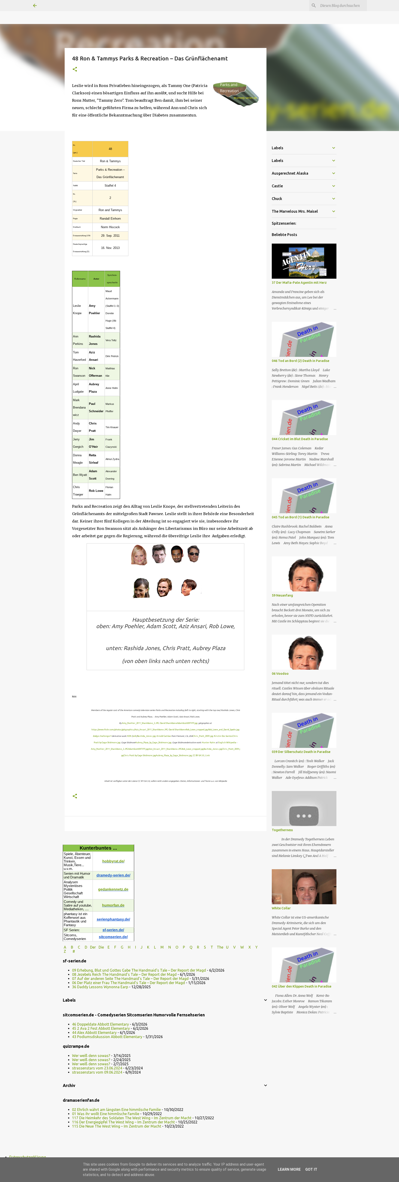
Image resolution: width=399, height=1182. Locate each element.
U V (231, 947)
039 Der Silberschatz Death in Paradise (301, 752)
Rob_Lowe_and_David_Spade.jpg (223, 729)
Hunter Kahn (208, 742)
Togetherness (282, 830)
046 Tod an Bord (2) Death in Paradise (300, 361)
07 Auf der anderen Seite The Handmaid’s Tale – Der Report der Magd (130, 978)
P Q (188, 947)
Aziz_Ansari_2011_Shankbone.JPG (151, 729)
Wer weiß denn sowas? (91, 1056)
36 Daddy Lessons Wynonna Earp (100, 987)
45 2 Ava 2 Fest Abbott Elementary (101, 1028)
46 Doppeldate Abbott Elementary (100, 1024)
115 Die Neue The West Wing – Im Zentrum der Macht (116, 1126)
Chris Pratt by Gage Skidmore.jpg (140, 755)
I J (139, 947)
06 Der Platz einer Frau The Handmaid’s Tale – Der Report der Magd (128, 983)
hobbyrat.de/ (113, 861)
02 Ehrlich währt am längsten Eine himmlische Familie (116, 1109)
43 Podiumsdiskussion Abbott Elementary (107, 1037)
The (220, 947)
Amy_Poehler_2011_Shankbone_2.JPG (140, 723)
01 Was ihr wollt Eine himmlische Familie (105, 1114)
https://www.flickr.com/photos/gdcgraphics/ (113, 729)
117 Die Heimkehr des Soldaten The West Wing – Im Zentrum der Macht (131, 1118)
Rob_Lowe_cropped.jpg (197, 729)
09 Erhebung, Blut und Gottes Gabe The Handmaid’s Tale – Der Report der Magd (139, 970)
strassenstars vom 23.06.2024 (97, 1068)
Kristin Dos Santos (223, 736)
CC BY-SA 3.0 (198, 755)
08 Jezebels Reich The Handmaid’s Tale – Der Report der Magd (124, 974)
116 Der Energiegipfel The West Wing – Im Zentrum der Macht (123, 1122)
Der (93, 947)
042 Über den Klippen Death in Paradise (301, 986)
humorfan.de (113, 905)
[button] (75, 69)
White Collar (281, 908)
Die (101, 947)
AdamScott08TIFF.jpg (187, 723)
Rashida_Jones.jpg (146, 736)
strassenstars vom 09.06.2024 (97, 1072)
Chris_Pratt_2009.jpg (203, 736)
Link (207, 755)
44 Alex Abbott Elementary (94, 1032)
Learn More (289, 1169)
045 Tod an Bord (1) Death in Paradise (300, 517)
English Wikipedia (227, 742)
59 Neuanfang (282, 595)
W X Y (249, 947)
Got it (311, 1169)
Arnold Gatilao (164, 736)
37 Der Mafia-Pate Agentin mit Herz (299, 282)
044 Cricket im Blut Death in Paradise (300, 439)
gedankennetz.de (113, 889)
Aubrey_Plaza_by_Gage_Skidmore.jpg (153, 742)
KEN (129, 736)
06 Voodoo (280, 673)
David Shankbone (168, 723)
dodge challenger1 (102, 736)
